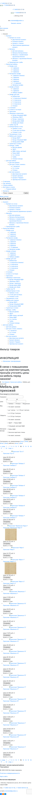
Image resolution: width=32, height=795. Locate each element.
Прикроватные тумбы (16, 62)
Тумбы (14, 157)
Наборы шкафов (17, 92)
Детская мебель (11, 160)
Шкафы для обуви (17, 123)
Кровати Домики (17, 176)
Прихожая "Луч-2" (8, 453)
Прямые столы (17, 128)
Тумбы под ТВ (13, 124)
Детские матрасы (17, 51)
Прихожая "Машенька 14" (11, 653)
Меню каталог (4, 196)
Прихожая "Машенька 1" (10, 593)
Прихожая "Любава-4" (10, 487)
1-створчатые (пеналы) (19, 98)
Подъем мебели (11, 189)
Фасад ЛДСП (16, 138)
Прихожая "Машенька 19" (11, 713)
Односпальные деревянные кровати (20, 211)
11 (18, 446)
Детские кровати (14, 172)
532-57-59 (9, 788)
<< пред (2, 446)
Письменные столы (15, 134)
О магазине (6, 181)
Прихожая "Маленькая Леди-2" (12, 527)
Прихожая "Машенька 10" (11, 605)
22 (6, 448)
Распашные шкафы (15, 73)
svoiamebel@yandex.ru (17, 20)
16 (30, 446)
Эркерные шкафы (17, 85)
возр (22, 441)
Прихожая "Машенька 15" (11, 665)
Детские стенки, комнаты (17, 164)
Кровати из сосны (14, 37)
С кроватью (16, 166)
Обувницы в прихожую (16, 113)
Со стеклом (16, 155)
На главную (5, 382)
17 (1, 448)
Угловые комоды (17, 159)
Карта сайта (3, 776)
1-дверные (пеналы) (18, 75)
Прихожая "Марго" (9, 549)
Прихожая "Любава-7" (10, 517)
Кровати (8, 36)
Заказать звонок (16, 23)
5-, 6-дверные (16, 83)
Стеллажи (12, 107)
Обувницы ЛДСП (17, 117)
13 (23, 446)
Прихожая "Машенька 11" (11, 617)
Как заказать (7, 183)
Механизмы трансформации (12, 361)
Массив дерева (17, 147)
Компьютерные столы (16, 126)
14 (25, 446)
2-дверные (15, 68)
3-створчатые (16, 102)
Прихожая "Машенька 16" (11, 677)
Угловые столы (17, 132)
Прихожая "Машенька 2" (10, 725)
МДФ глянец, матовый (19, 151)
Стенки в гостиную (15, 109)
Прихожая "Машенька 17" (11, 689)
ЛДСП (14, 149)
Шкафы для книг (14, 94)
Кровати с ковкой (17, 43)
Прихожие (12, 111)
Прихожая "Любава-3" (10, 477)
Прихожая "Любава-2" (10, 465)
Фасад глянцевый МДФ (19, 115)
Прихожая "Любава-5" (10, 497)
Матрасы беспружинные (19, 53)
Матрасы (12, 49)
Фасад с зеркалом (18, 119)
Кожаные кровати (17, 41)
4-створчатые (16, 104)
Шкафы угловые (14, 87)
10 (16, 446)
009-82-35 (22, 788)
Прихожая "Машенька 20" (11, 737)
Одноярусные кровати (19, 179)
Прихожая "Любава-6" (10, 507)
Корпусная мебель (11, 64)
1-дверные (15, 89)
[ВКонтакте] (1, 794)
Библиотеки (16, 96)
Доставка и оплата (9, 187)
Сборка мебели (8, 185)
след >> (10, 448)
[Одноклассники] (3, 794)
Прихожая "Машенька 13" (11, 641)
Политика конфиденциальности (10, 773)
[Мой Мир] (5, 794)
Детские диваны (14, 162)
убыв (26, 441)
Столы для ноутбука (18, 130)
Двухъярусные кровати (19, 174)
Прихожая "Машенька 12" (11, 629)
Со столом (15, 168)
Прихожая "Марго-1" (9, 561)
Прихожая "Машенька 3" (10, 749)
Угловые (14, 106)
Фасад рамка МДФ (18, 121)
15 (28, 446)
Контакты (6, 191)
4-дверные (15, 72)
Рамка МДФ (16, 153)
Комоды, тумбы (14, 145)
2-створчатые (16, 100)
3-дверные (15, 70)
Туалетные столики (15, 143)
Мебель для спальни (15, 136)
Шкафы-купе (13, 66)
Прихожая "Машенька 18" (11, 701)
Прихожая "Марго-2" (9, 583)
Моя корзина (4, 28)
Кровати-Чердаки (17, 177)
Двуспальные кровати (19, 39)
